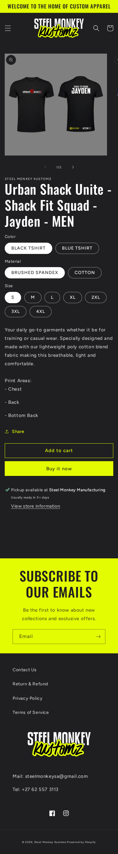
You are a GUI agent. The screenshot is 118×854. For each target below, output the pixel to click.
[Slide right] (73, 167)
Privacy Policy (27, 698)
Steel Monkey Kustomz (50, 842)
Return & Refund (30, 684)
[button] (8, 28)
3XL (15, 311)
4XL (40, 311)
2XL (96, 297)
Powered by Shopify (81, 842)
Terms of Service (31, 712)
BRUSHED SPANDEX (34, 272)
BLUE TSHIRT (77, 248)
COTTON (85, 272)
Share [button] (18, 431)
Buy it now (59, 469)
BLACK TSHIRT (28, 248)
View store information (35, 506)
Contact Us (25, 669)
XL (73, 297)
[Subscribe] (98, 636)
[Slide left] (45, 167)
